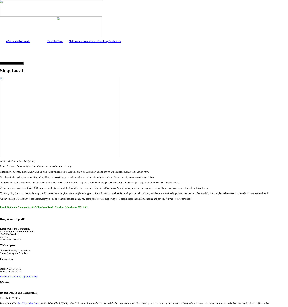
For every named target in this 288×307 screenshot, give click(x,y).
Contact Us (114, 41)
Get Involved (76, 41)
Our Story (103, 41)
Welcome (11, 41)
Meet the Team (55, 41)
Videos (94, 41)
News (86, 41)
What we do (23, 41)
